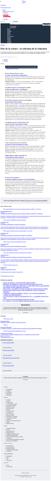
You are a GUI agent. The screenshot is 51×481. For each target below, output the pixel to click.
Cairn (8, 465)
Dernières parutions (7, 340)
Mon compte (9, 395)
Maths (8, 32)
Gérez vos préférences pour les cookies (15, 436)
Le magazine (13, 27)
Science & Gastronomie (12, 417)
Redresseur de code (11, 406)
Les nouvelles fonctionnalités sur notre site (15, 439)
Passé (8, 35)
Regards (8, 409)
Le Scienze (9, 451)
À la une (8, 401)
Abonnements (13, 26)
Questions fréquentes (11, 428)
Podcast (9, 42)
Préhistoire (6, 61)
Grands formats (10, 402)
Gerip (8, 457)
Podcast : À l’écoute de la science (14, 420)
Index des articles (10, 423)
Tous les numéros (7, 347)
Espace (9, 30)
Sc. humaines (10, 36)
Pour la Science (10, 445)
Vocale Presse (9, 466)
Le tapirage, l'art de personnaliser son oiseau (16, 144)
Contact (8, 429)
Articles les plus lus (6, 280)
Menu (4, 10)
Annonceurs (9, 438)
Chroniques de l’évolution (12, 416)
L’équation (9, 419)
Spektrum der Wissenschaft (12, 449)
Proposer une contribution (12, 440)
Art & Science (9, 412)
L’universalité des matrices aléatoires (14, 157)
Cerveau (9, 33)
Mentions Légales (10, 432)
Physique (9, 31)
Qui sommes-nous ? (11, 431)
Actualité (3, 45)
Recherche (5, 12)
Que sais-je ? (9, 460)
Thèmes (9, 40)
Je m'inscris (25, 379)
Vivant (8, 28)
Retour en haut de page (5, 336)
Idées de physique (10, 415)
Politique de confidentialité (12, 435)
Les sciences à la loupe (11, 405)
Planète (9, 38)
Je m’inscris (25, 312)
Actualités (6, 59)
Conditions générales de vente (13, 433)
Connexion (5, 19)
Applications (9, 392)
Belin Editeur (9, 456)
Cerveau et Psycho (10, 447)
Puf (7, 458)
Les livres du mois (10, 413)
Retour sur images (10, 408)
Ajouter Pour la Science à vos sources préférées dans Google (22, 67)
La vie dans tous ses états (12, 404)
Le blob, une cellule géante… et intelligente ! (16, 89)
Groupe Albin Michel (8, 453)
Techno (9, 37)
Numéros (8, 390)
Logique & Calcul (10, 411)
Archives (9, 41)
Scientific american (10, 448)
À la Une (3, 316)
